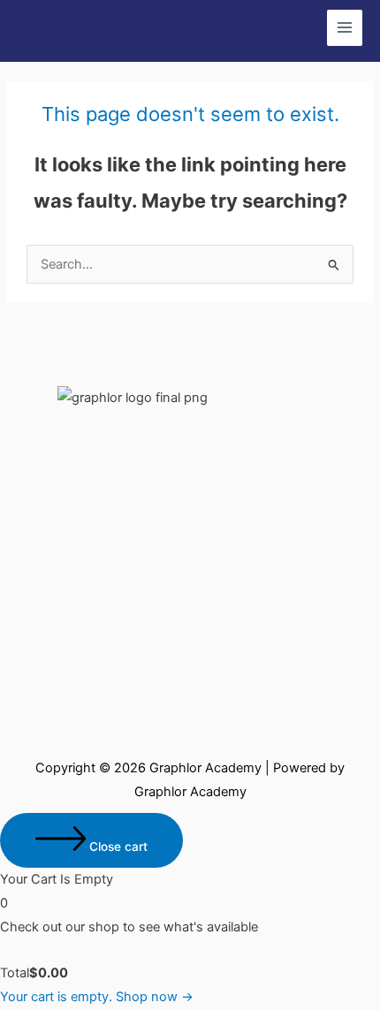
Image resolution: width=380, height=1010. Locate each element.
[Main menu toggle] (344, 27)
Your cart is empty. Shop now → (97, 997)
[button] (189, 341)
